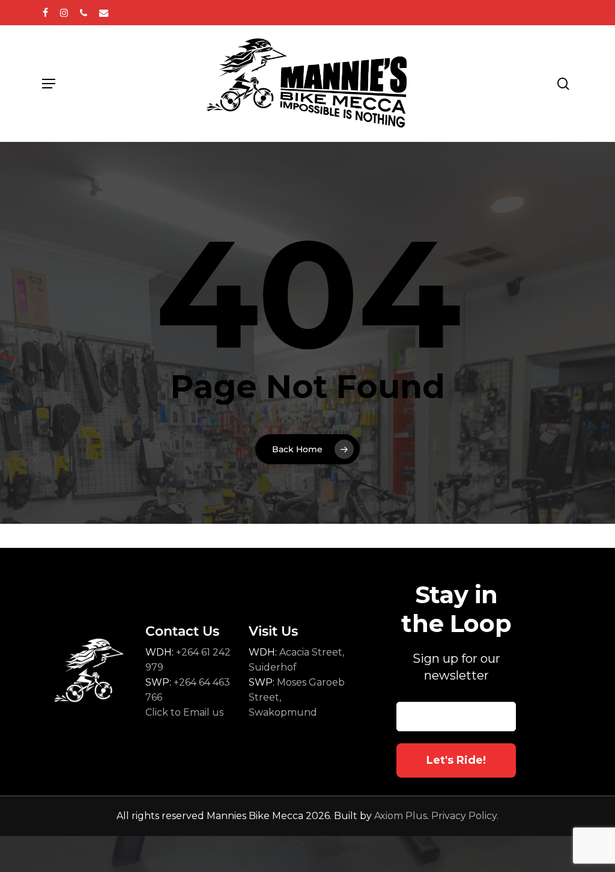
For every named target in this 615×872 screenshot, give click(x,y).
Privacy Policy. (464, 815)
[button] (48, 84)
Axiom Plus (400, 815)
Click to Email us (184, 712)
